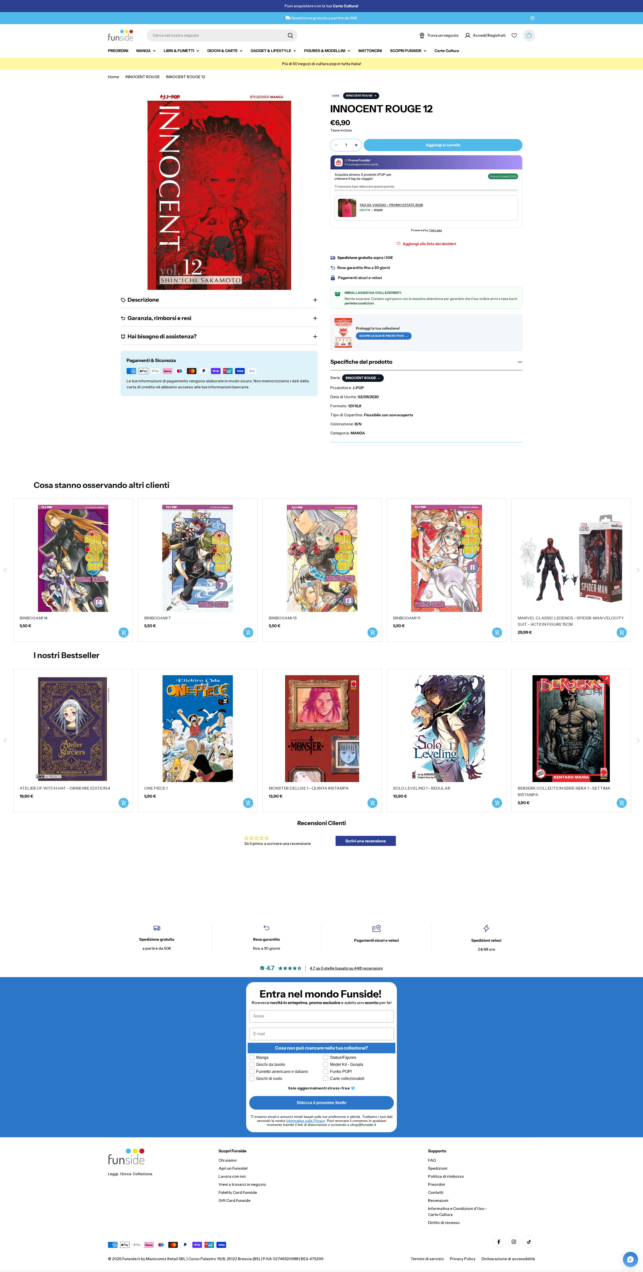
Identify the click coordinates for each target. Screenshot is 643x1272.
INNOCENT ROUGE (142, 76)
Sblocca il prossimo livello (321, 1103)
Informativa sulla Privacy (305, 1121)
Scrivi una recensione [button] (365, 840)
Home (113, 76)
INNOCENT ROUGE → (363, 378)
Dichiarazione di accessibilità (508, 1258)
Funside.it (131, 1258)
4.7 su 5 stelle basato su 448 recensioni (346, 968)
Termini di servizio (427, 1258)
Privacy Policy (462, 1258)
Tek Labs (435, 230)
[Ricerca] (290, 35)
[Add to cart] (124, 632)
